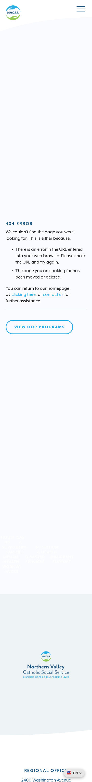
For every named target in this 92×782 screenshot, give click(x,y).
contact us (53, 294)
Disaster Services (35, 559)
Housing (7, 539)
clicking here (24, 294)
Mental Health (11, 559)
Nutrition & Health (47, 549)
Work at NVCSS (12, 569)
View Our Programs (39, 327)
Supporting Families (15, 549)
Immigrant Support (62, 559)
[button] (74, 773)
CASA (20, 539)
